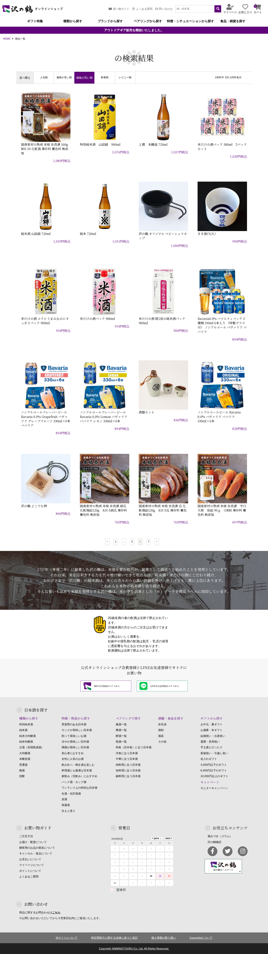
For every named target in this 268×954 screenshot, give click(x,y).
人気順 (44, 77)
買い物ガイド (121, 8)
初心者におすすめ (73, 753)
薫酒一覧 (121, 724)
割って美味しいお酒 (74, 736)
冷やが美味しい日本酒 (75, 741)
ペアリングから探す (148, 21)
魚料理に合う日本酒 (128, 770)
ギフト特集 (35, 21)
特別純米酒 (26, 724)
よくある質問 (144, 8)
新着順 (104, 77)
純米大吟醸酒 (27, 736)
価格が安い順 (64, 77)
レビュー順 (125, 77)
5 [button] (132, 541)
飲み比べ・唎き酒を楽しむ (78, 764)
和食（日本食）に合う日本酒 (133, 747)
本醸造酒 (24, 758)
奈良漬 (162, 724)
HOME (7, 39)
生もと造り (68, 810)
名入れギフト (209, 758)
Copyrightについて (201, 937)
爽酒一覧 (121, 730)
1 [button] (115, 541)
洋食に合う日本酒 (127, 753)
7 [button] (148, 541)
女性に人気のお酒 (73, 758)
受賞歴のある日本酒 (74, 724)
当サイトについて (66, 937)
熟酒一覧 (121, 741)
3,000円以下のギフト (214, 764)
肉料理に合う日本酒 (128, 764)
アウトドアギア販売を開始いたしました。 (134, 30)
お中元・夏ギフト (211, 724)
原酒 (64, 799)
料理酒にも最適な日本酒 (77, 770)
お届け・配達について (33, 842)
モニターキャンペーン (214, 788)
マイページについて (31, 865)
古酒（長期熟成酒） (31, 747)
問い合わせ (166, 8)
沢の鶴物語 (214, 842)
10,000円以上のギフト (214, 776)
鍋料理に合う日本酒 (128, 776)
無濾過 (66, 805)
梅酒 (22, 770)
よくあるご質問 (28, 876)
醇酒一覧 (121, 736)
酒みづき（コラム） (220, 836)
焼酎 (22, 776)
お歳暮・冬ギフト (211, 730)
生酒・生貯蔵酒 (71, 793)
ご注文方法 (26, 836)
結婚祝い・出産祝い (213, 736)
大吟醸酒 (24, 753)
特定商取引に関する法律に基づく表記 (114, 937)
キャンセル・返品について (35, 853)
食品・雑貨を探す (232, 21)
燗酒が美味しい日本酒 (75, 747)
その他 (162, 741)
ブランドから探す (110, 21)
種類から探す (72, 21)
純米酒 (23, 730)
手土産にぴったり (211, 747)
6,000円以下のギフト (214, 770)
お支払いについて (30, 859)
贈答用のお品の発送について (37, 847)
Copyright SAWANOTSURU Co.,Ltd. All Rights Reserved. (134, 948)
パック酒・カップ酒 (74, 782)
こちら (56, 912)
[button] (107, 541)
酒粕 (161, 730)
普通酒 (23, 764)
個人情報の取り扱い (163, 937)
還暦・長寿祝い (210, 741)
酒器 (161, 736)
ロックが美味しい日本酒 (77, 730)
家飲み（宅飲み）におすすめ (79, 776)
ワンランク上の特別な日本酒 (79, 787)
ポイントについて (30, 870)
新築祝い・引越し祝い (214, 753)
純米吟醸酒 (26, 741)
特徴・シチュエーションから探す (190, 21)
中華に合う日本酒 (127, 758)
